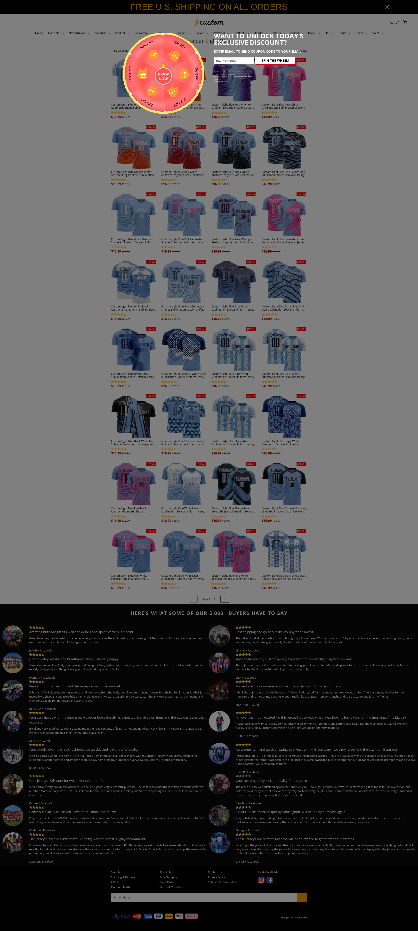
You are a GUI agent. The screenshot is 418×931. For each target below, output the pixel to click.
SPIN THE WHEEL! (275, 60)
